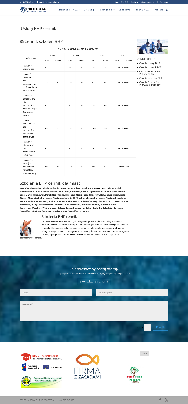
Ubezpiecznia (146, 2)
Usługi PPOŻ (124, 10)
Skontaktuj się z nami (94, 281)
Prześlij (160, 327)
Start (117, 2)
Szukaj (144, 353)
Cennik (133, 2)
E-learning (89, 10)
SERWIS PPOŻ (142, 10)
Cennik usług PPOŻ (150, 67)
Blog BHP (124, 2)
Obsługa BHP (106, 10)
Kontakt (159, 10)
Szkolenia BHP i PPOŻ (67, 10)
